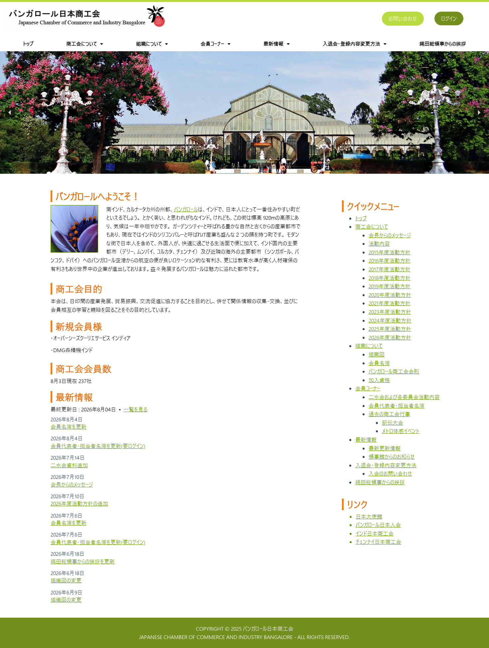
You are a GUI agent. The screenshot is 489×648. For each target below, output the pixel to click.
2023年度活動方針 (390, 311)
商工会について (81, 43)
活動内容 (379, 243)
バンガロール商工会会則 (394, 371)
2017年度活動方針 (389, 269)
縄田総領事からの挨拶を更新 (83, 561)
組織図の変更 (66, 580)
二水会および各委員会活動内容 (404, 396)
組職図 (377, 354)
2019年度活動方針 (389, 286)
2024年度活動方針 (390, 320)
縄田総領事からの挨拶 (442, 43)
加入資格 (379, 379)
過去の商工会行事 (389, 413)
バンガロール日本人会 (378, 524)
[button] (85, 44)
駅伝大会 (392, 422)
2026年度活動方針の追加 (79, 503)
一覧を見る (135, 409)
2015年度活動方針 (389, 252)
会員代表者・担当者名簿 (396, 405)
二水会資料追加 (69, 465)
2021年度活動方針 (389, 303)
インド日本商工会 (375, 533)
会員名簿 (379, 362)
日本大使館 (369, 516)
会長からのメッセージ (72, 484)
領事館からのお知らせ (392, 456)
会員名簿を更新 (68, 426)
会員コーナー (212, 43)
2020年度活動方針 (390, 294)
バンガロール (186, 209)
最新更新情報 (385, 448)
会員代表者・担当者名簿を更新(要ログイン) (98, 445)
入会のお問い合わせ (390, 473)
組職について (149, 43)
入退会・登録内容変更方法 (351, 43)
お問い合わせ (403, 18)
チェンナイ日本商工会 (378, 541)
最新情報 (273, 43)
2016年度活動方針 (389, 260)
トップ (28, 43)
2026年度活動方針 (390, 337)
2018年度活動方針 (389, 277)
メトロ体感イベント (400, 430)
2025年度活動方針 (390, 328)
